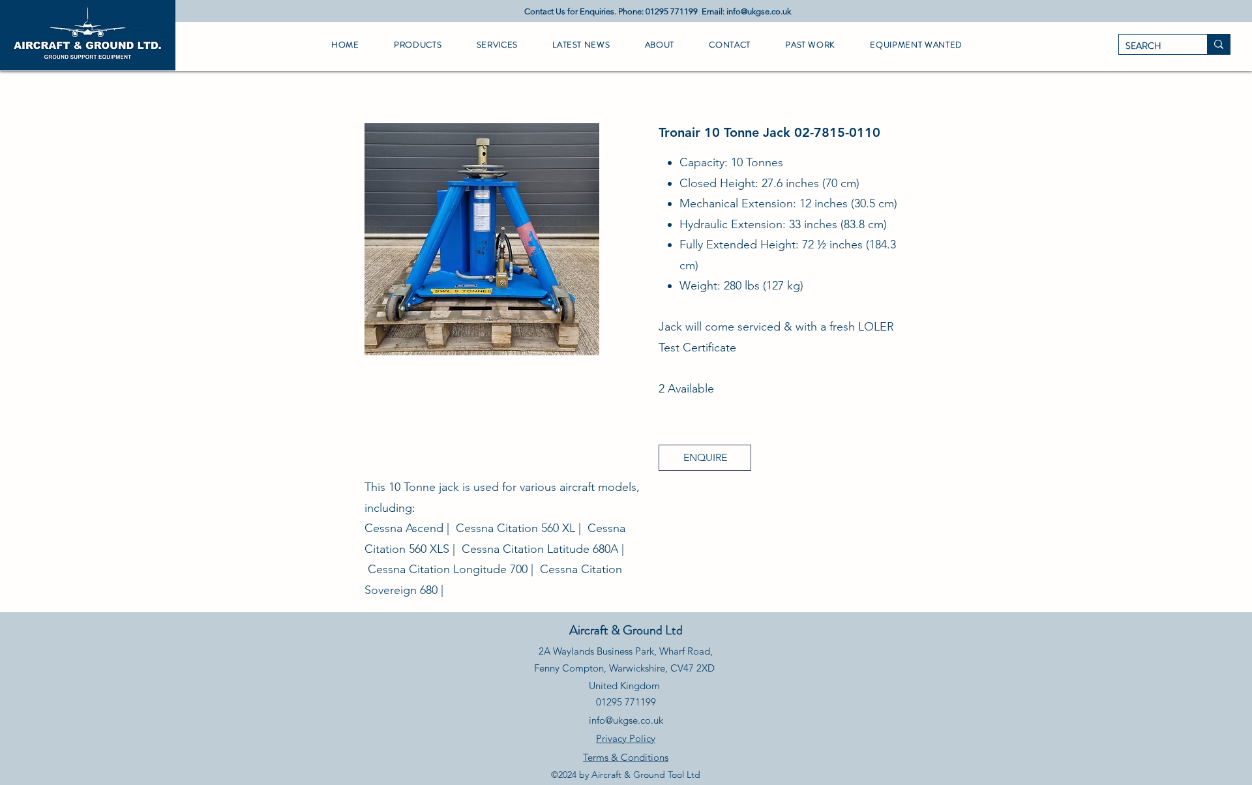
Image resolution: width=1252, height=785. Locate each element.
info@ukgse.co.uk (758, 11)
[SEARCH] (1218, 44)
